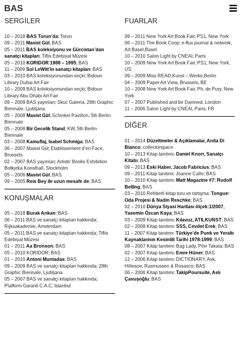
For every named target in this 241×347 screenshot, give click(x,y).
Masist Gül (37, 42)
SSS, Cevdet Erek (195, 226)
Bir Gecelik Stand (45, 128)
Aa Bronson (39, 245)
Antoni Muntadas (45, 259)
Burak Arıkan (41, 213)
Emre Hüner (189, 252)
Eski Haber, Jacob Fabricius (178, 167)
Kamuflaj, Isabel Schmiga (54, 141)
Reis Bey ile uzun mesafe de (57, 181)
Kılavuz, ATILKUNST (199, 219)
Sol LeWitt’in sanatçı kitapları (58, 69)
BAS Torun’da (42, 36)
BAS (13, 8)
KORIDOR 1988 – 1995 (51, 62)
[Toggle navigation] (232, 8)
